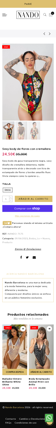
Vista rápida (23, 328)
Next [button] (44, 83)
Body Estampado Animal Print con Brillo (39, 382)
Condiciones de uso (26, 422)
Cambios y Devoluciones (32, 418)
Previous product (42, 33)
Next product (50, 33)
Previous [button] (8, 84)
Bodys (32, 238)
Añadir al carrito (34, 198)
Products (7, 242)
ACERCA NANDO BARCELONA (25, 274)
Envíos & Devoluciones (28, 249)
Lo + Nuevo (43, 238)
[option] (28, 82)
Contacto (10, 418)
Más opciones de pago (27, 216)
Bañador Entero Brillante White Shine (12, 382)
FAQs (8, 422)
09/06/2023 (21, 238)
